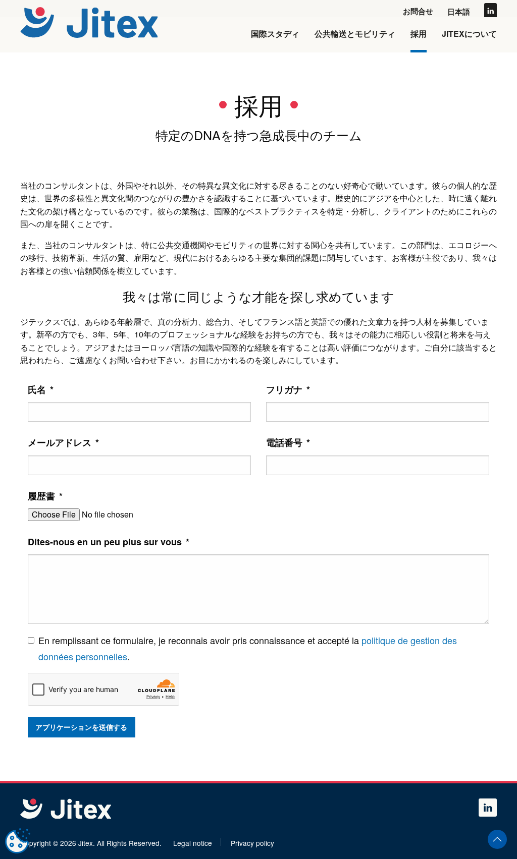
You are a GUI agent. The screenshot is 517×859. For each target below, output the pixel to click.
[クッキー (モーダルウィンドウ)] (17, 841)
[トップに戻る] (90, 22)
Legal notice (192, 843)
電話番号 (288, 442)
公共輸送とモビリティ (355, 33)
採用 (418, 33)
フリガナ (288, 389)
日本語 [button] (458, 11)
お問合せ (418, 11)
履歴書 (45, 495)
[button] (497, 839)
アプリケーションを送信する (81, 727)
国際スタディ (275, 33)
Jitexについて (469, 33)
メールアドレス (63, 442)
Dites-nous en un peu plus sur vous (108, 541)
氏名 (41, 389)
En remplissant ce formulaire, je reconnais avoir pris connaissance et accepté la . (247, 648)
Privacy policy (252, 843)
